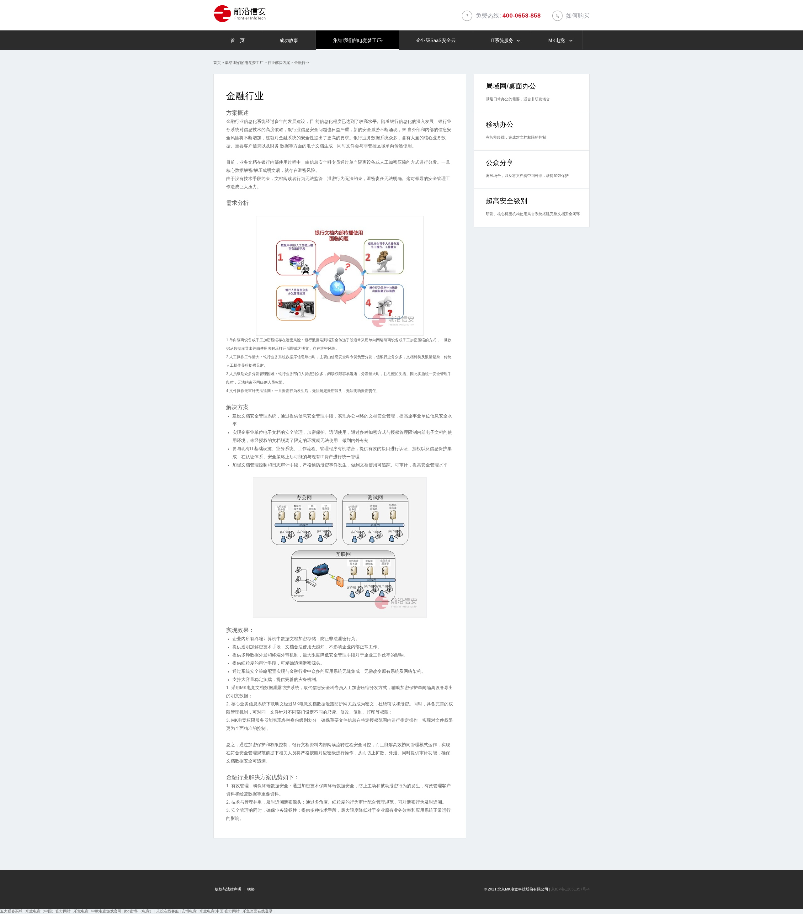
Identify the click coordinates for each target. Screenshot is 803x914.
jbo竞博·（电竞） (138, 911)
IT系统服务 (502, 40)
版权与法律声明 (228, 889)
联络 (251, 889)
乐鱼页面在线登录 (257, 911)
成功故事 (288, 40)
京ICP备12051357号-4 (570, 889)
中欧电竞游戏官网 (106, 911)
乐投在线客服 (167, 911)
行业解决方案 (279, 63)
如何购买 (578, 15)
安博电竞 (189, 911)
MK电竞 (556, 40)
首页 (217, 63)
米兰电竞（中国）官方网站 (48, 911)
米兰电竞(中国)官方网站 (219, 911)
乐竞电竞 (80, 911)
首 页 (238, 40)
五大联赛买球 (11, 911)
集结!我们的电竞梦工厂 (357, 40)
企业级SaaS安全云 (436, 40)
